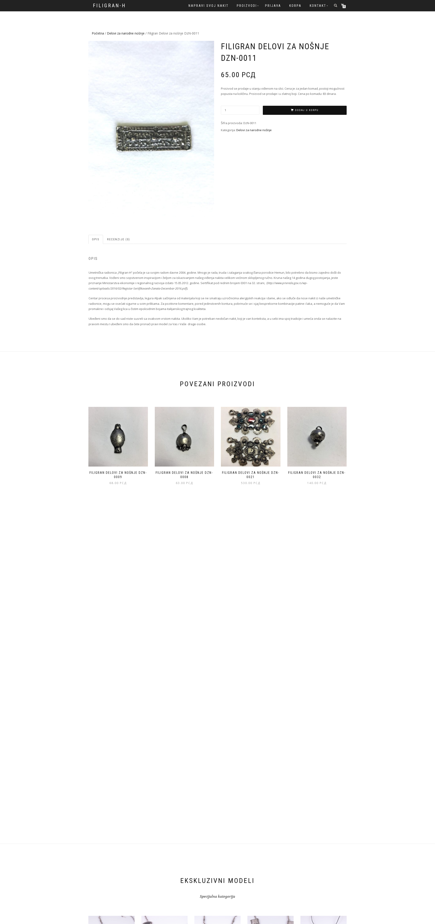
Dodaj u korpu (307, 110)
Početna (98, 33)
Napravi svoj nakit (208, 5)
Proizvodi (247, 5)
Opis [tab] (95, 239)
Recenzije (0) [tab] (118, 239)
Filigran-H (109, 5)
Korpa (295, 5)
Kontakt (318, 5)
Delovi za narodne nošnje (126, 33)
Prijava (273, 5)
